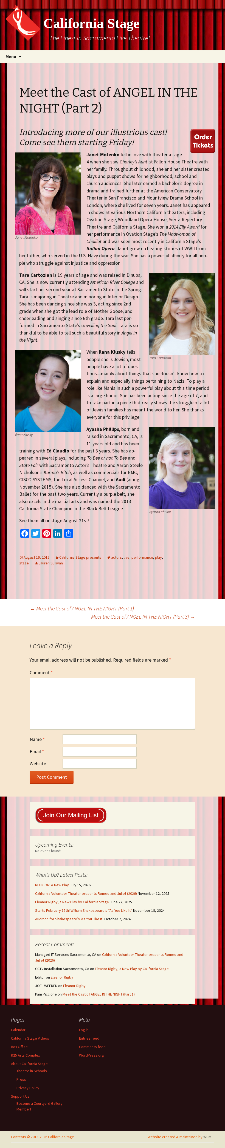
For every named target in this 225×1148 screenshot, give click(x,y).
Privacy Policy (27, 1087)
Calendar (18, 1029)
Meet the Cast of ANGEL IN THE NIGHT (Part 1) (82, 608)
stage (24, 563)
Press (21, 1079)
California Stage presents (80, 557)
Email (37, 752)
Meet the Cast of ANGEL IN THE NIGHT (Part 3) (143, 616)
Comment (41, 673)
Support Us (20, 1096)
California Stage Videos (30, 1038)
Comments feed (92, 1046)
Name (37, 739)
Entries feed (89, 1038)
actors (116, 557)
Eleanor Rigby (62, 977)
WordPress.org (91, 1055)
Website (38, 764)
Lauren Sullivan (51, 563)
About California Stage (29, 1063)
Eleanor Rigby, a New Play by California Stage (72, 901)
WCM (207, 1136)
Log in (84, 1029)
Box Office (19, 1046)
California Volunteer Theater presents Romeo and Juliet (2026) (86, 893)
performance (142, 557)
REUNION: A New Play (52, 884)
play (158, 557)
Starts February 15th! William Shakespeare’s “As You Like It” (83, 910)
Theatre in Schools (31, 1070)
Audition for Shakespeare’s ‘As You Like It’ (69, 918)
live (127, 557)
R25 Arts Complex (25, 1055)
